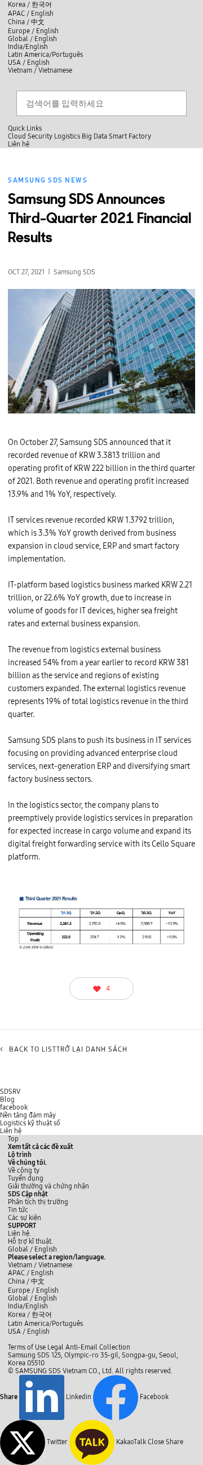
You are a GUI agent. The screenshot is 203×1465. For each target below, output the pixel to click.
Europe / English (33, 31)
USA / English (29, 62)
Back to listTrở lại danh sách (63, 1049)
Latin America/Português (45, 55)
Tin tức (18, 1210)
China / (26, 22)
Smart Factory (130, 136)
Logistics (67, 136)
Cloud (17, 136)
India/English (28, 47)
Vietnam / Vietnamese (40, 70)
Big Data (94, 136)
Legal (55, 1347)
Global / (32, 1249)
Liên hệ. (19, 1233)
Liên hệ (10, 1131)
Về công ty (23, 1170)
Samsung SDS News (47, 180)
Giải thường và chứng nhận (48, 1186)
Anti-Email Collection (97, 1347)
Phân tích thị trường (38, 1202)
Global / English (32, 39)
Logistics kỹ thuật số (30, 1123)
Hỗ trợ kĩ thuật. (30, 1241)
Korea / (30, 4)
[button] (27, 1162)
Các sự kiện (24, 1218)
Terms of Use (27, 1347)
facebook (14, 1107)
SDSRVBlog (10, 1095)
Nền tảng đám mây (28, 1115)
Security (40, 136)
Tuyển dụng (25, 1178)
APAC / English (31, 13)
